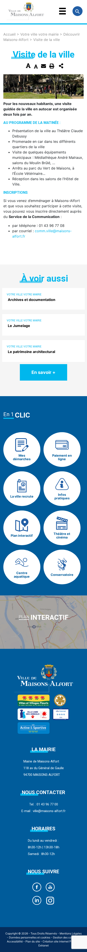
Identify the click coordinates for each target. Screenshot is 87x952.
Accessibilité (15, 941)
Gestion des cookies (65, 937)
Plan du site (32, 941)
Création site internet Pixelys (60, 941)
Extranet (43, 945)
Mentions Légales (71, 933)
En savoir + (43, 372)
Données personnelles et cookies (29, 937)
